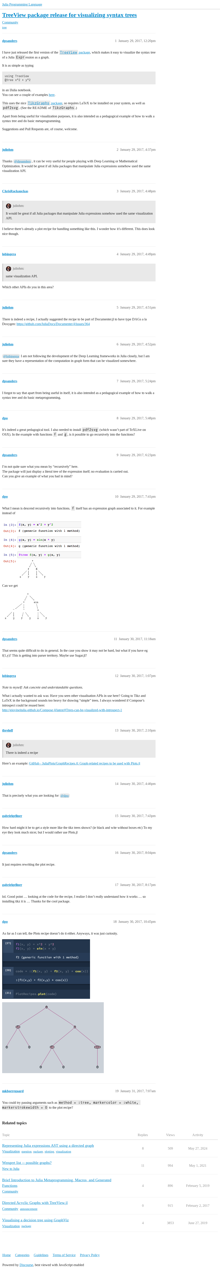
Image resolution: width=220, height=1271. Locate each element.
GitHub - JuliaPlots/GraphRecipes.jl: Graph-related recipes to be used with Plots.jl (84, 763)
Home (6, 1255)
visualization (63, 1151)
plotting (49, 1151)
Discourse (26, 1265)
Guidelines (41, 1255)
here (52, 95)
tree (4, 27)
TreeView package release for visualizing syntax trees (69, 15)
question (26, 1151)
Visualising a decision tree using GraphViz (35, 1220)
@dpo (65, 795)
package (75, 52)
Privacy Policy (90, 1255)
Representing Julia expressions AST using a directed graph (48, 1145)
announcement (28, 1209)
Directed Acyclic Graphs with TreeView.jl (35, 1203)
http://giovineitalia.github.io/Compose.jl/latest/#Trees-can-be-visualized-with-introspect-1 (62, 710)
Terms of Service (64, 1255)
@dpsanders (22, 161)
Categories (22, 1255)
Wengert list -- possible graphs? (27, 1162)
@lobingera (11, 356)
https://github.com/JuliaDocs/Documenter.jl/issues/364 (53, 324)
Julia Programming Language (22, 4)
